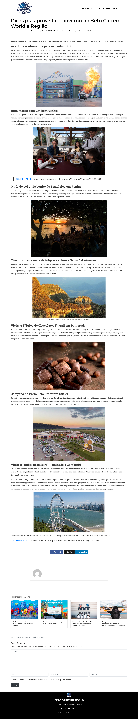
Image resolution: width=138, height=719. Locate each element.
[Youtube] (72, 708)
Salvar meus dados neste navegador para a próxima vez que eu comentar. (43, 679)
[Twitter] (69, 708)
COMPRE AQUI (23, 179)
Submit (15, 685)
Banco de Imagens (110, 8)
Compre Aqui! (87, 8)
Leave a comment (99, 31)
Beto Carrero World (66, 31)
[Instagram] (65, 708)
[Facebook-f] (61, 708)
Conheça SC (84, 31)
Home (97, 8)
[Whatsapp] (76, 708)
